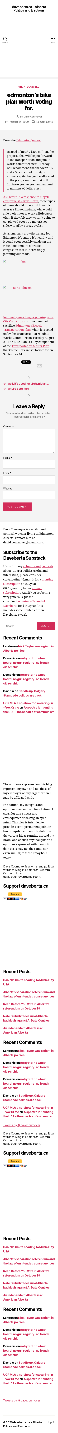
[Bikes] (29, 273)
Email (7, 473)
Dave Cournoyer (33, 116)
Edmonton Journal (28, 140)
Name (7, 457)
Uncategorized (29, 86)
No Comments (44, 121)
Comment (10, 426)
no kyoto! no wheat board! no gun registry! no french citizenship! (26, 663)
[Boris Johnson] (29, 299)
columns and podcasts (38, 566)
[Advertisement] (29, 48)
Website (7, 488)
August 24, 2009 (19, 121)
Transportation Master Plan (30, 346)
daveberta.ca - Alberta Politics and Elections (29, 8)
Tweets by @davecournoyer (21, 1125)
